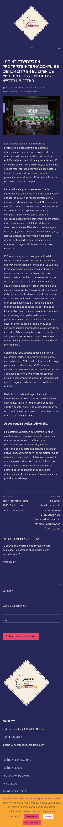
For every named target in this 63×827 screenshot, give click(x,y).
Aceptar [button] (48, 816)
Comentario (10, 562)
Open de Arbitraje (14, 87)
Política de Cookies (32, 823)
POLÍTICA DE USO (12, 767)
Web (5, 620)
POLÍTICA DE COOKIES (15, 791)
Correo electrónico (15, 605)
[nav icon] (31, 48)
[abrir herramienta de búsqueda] (59, 48)
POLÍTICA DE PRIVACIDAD (17, 759)
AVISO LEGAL (10, 783)
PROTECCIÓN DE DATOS (16, 775)
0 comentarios (30, 91)
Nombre (8, 591)
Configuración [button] (31, 816)
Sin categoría (12, 91)
